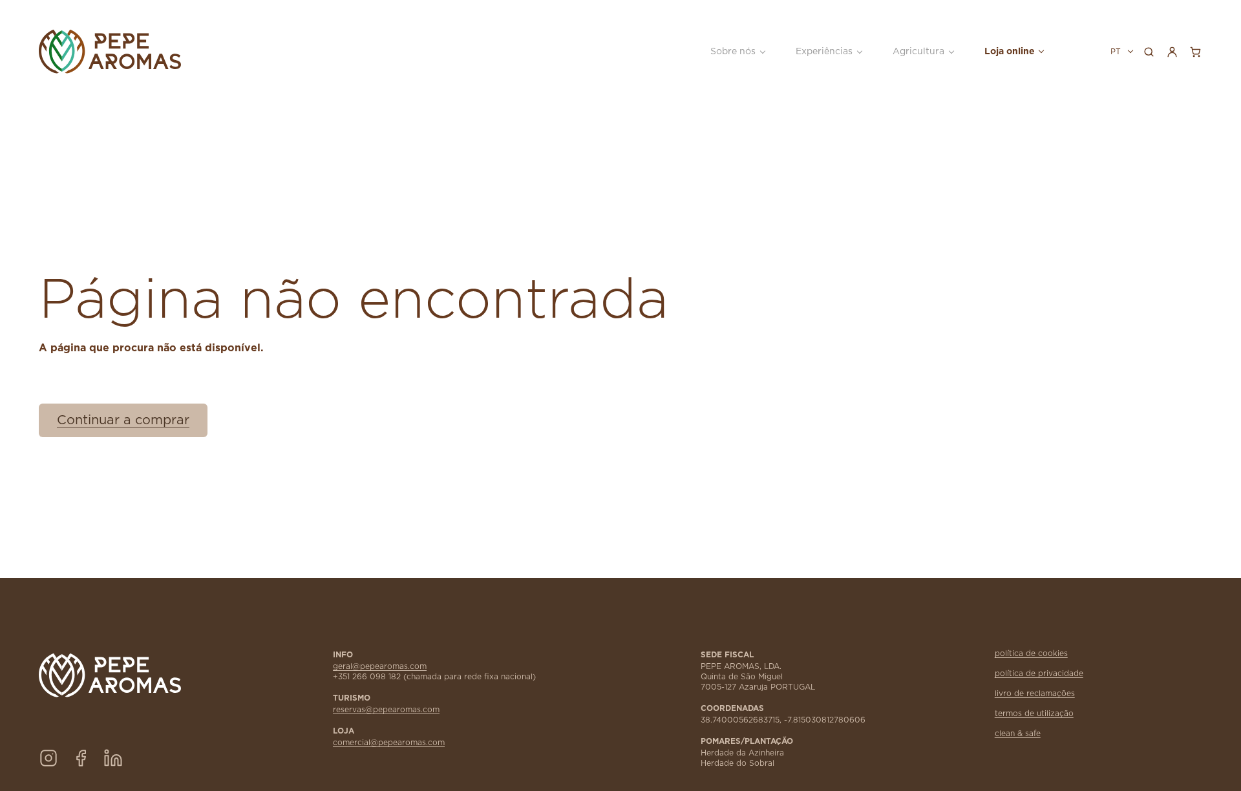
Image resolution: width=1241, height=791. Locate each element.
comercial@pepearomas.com (389, 742)
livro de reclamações (1035, 693)
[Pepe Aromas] (142, 52)
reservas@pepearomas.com (386, 710)
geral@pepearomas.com (380, 666)
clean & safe (1018, 733)
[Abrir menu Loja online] (1040, 51)
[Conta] (1172, 52)
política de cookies (1031, 653)
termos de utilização (1034, 713)
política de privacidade (1039, 673)
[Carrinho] (1195, 52)
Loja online (1009, 51)
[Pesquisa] (1148, 52)
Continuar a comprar (123, 420)
